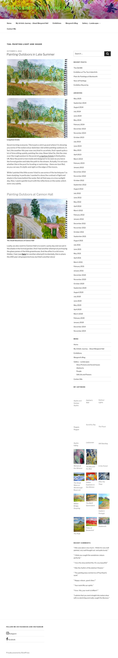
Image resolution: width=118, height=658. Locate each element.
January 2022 (79, 219)
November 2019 (80, 331)
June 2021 (77, 249)
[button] (80, 398)
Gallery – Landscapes (90, 23)
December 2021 (80, 223)
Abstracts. (80, 368)
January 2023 (79, 167)
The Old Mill (78, 68)
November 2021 (80, 228)
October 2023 (79, 137)
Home (9, 23)
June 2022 (77, 198)
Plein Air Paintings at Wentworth (85, 76)
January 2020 (79, 322)
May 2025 (77, 99)
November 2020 (80, 279)
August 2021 (78, 241)
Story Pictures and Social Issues (88, 365)
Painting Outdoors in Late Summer (31, 54)
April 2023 (77, 154)
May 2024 (77, 120)
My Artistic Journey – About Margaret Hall (32, 23)
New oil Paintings (80, 81)
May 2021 (77, 253)
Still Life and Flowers (83, 374)
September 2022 (80, 185)
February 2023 (79, 163)
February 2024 (79, 124)
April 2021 (77, 258)
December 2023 (80, 129)
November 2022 (80, 176)
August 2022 (78, 189)
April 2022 (77, 206)
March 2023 (78, 159)
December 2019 (80, 327)
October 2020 (79, 284)
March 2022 (78, 210)
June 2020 (78, 301)
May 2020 (77, 305)
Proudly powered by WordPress (17, 653)
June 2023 (77, 146)
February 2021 (79, 266)
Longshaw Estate (46, 156)
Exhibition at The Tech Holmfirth (85, 72)
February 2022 (79, 215)
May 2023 (77, 150)
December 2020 (80, 275)
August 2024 (78, 107)
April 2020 (77, 309)
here (24, 254)
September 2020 (80, 288)
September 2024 (80, 103)
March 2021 (78, 262)
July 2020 (77, 296)
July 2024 (77, 111)
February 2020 (79, 318)
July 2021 (77, 245)
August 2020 (78, 292)
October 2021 (79, 232)
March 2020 (78, 314)
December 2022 (80, 172)
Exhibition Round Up (81, 85)
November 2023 (80, 133)
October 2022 (79, 180)
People (78, 371)
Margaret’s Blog (72, 23)
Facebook (11, 640)
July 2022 (77, 193)
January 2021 (79, 271)
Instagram (13, 634)
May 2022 (77, 202)
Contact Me (11, 29)
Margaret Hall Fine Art (39, 8)
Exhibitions (57, 23)
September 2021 (80, 236)
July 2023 (77, 142)
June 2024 (77, 116)
